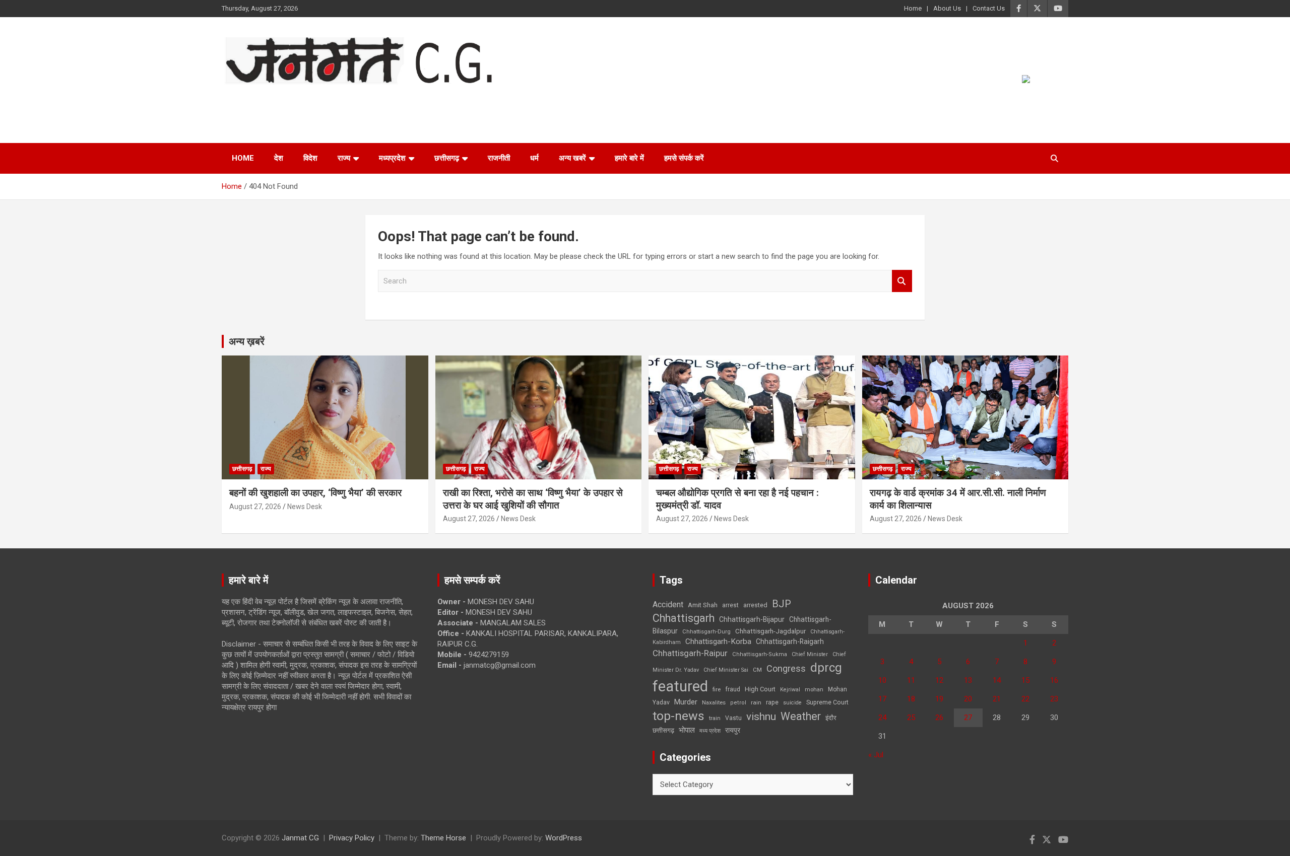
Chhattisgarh (684, 618)
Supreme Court (827, 702)
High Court (760, 689)
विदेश (310, 158)
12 (939, 680)
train (715, 718)
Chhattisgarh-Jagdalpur (770, 631)
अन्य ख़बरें (247, 341)
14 (997, 680)
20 (968, 698)
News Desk (304, 507)
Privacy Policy (351, 837)
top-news (678, 715)
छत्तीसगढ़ (446, 158)
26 (939, 717)
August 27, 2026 (255, 507)
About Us (947, 8)
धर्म (534, 158)
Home (913, 8)
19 (939, 698)
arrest (730, 605)
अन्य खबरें (572, 158)
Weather (801, 716)
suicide (792, 702)
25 (911, 717)
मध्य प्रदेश (710, 731)
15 (1025, 680)
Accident (668, 604)
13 (968, 680)
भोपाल (687, 730)
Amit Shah (703, 605)
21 (997, 698)
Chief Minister (810, 654)
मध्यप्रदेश (392, 158)
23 (1054, 698)
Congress (786, 668)
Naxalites (714, 702)
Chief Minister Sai (725, 670)
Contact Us (989, 8)
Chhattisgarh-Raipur (690, 653)
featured (680, 686)
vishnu (761, 716)
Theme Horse (443, 837)
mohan (814, 689)
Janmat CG (271, 99)
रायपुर (732, 730)
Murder (685, 701)
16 (1054, 680)
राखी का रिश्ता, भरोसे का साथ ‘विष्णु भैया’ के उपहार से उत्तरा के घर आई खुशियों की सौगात (533, 499)
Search (902, 281)
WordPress (563, 837)
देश (278, 158)
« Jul (875, 754)
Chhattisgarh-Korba (718, 641)
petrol (738, 702)
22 (1025, 698)
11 (911, 680)
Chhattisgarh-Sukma (759, 654)
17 (882, 698)
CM (757, 669)
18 (911, 698)
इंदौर (830, 718)
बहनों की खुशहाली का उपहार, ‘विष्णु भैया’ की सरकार (315, 492)
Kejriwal (790, 689)
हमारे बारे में (629, 158)
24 (882, 717)
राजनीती (499, 158)
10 (882, 680)
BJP (781, 604)
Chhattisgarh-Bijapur (752, 619)
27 (968, 717)
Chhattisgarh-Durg (706, 631)
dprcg (826, 668)
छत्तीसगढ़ (663, 730)
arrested (755, 605)
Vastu (733, 718)
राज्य (344, 158)
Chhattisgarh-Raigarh (790, 641)
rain (756, 702)
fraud (732, 689)
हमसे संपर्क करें (684, 158)
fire (717, 689)
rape (772, 702)
